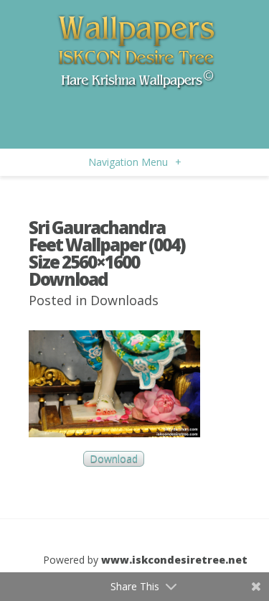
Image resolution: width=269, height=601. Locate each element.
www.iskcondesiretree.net (174, 560)
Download (114, 459)
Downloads (124, 300)
